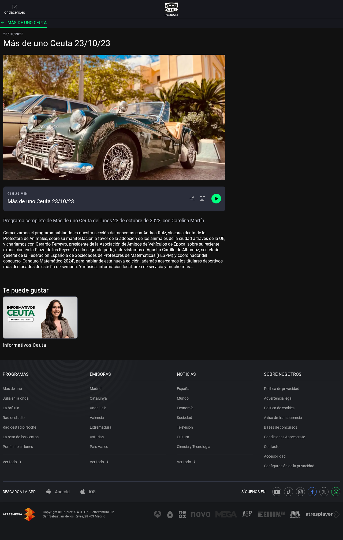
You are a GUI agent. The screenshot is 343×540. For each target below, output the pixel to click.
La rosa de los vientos (21, 437)
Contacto (271, 446)
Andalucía (98, 408)
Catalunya (98, 398)
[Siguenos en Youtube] (276, 491)
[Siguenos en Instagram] (300, 491)
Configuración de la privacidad (289, 466)
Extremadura (100, 427)
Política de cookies (279, 408)
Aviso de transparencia (283, 417)
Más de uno (12, 388)
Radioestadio (14, 417)
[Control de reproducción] (216, 198)
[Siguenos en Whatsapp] (335, 491)
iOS (92, 491)
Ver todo (10, 462)
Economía (185, 408)
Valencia (97, 417)
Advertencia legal (278, 398)
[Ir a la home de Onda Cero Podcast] (172, 9)
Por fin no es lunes (18, 446)
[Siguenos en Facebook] (312, 491)
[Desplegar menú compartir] (192, 198)
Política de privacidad (281, 388)
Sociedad (184, 417)
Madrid (96, 388)
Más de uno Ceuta (27, 22)
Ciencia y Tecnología (193, 446)
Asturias (97, 437)
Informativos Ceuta (24, 345)
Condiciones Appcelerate (284, 437)
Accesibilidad (275, 456)
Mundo (183, 398)
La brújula (11, 408)
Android (62, 491)
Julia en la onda (16, 398)
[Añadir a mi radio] (202, 198)
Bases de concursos (280, 427)
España (183, 388)
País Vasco (99, 446)
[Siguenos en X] (324, 491)
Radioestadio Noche (19, 427)
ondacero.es (14, 12)
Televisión (185, 427)
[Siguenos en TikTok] (288, 491)
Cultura (183, 437)
